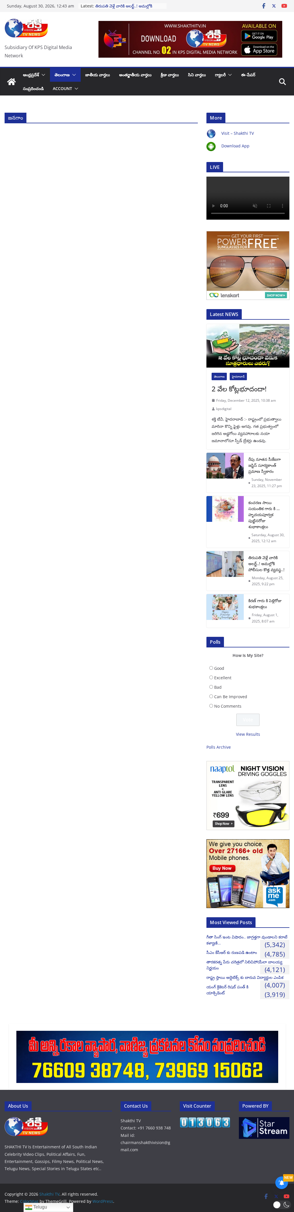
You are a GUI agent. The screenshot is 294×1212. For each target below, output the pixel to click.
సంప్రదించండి (33, 88)
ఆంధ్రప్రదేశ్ (31, 74)
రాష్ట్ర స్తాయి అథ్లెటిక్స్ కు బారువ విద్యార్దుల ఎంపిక (244, 977)
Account (62, 88)
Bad (218, 687)
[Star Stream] (264, 1120)
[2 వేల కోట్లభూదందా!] (247, 346)
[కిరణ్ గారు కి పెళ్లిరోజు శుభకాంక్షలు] (225, 611)
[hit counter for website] (205, 1120)
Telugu (39, 1207)
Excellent (222, 677)
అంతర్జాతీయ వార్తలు (135, 74)
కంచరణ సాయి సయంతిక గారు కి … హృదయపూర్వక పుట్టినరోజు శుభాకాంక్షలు (264, 514)
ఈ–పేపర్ (248, 74)
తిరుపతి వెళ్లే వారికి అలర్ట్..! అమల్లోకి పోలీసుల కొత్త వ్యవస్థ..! (123, 8)
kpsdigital (223, 408)
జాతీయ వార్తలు (97, 74)
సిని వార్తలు (197, 74)
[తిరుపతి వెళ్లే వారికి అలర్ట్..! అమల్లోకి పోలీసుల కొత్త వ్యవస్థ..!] (225, 571)
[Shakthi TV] (11, 82)
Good (219, 668)
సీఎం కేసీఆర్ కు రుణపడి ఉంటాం (231, 952)
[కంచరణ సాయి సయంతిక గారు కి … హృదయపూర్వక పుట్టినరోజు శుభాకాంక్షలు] (225, 522)
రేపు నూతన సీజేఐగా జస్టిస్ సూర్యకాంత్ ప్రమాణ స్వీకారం (264, 465)
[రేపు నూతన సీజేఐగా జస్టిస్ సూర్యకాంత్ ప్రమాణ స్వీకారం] (225, 472)
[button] (42, 75)
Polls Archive (218, 747)
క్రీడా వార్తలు (170, 74)
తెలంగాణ (62, 74)
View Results (248, 734)
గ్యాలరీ (220, 74)
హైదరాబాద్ (238, 376)
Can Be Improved (230, 696)
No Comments (227, 706)
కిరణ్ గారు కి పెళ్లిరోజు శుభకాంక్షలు (265, 603)
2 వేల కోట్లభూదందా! (239, 388)
